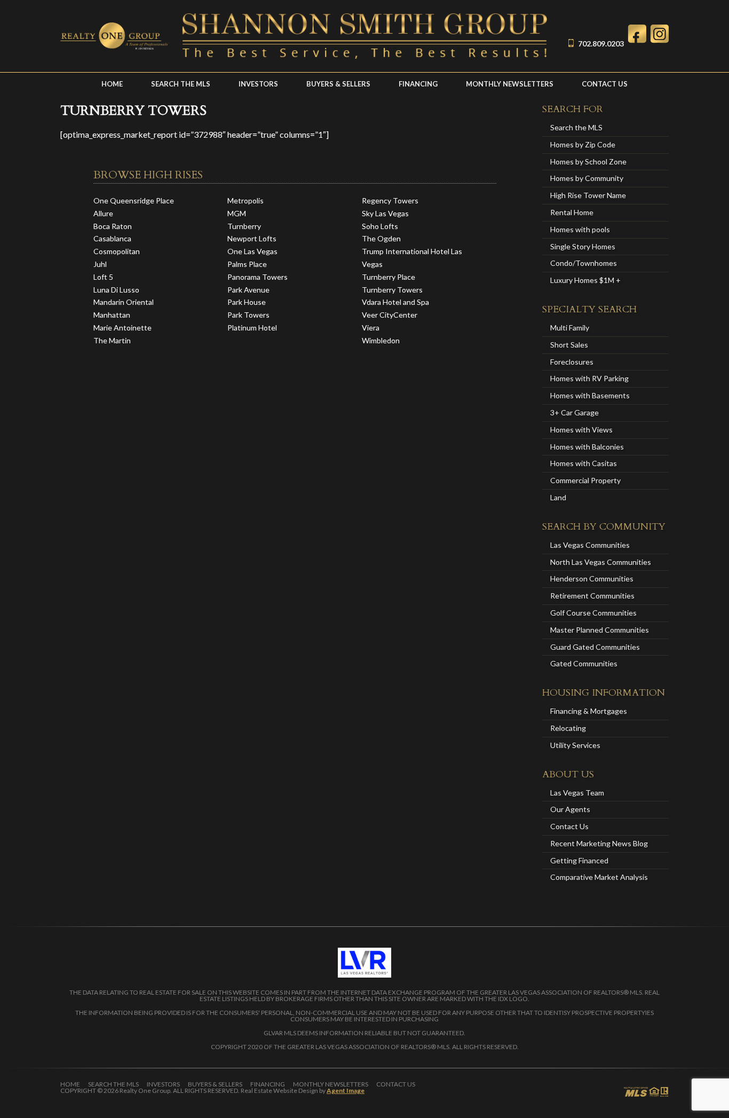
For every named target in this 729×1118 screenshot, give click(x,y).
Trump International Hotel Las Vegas (412, 258)
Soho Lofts (380, 226)
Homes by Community (586, 178)
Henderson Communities (591, 578)
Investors (258, 84)
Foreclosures (571, 361)
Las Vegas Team (577, 792)
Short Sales (569, 344)
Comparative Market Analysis (599, 876)
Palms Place (247, 264)
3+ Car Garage (574, 412)
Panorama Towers (257, 276)
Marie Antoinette (122, 327)
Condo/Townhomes (583, 262)
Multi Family (569, 327)
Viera (370, 327)
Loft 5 (103, 276)
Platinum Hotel (252, 327)
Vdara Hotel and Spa (395, 301)
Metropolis (245, 200)
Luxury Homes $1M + (585, 280)
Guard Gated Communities (595, 646)
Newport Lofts (251, 238)
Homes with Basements (590, 395)
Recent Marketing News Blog (599, 843)
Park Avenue (248, 289)
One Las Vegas (252, 251)
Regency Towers (390, 200)
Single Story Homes (582, 246)
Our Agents (570, 809)
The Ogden (381, 238)
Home (112, 84)
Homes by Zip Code (582, 144)
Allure (103, 213)
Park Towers (248, 314)
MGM (236, 213)
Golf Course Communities (593, 612)
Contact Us (569, 826)
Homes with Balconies (587, 446)
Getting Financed (579, 860)
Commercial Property (585, 480)
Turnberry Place (388, 276)
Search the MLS (180, 84)
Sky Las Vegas (385, 213)
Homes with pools (580, 229)
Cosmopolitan (116, 251)
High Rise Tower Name (588, 195)
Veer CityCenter (389, 314)
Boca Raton (112, 226)
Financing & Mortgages (588, 710)
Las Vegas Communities (590, 544)
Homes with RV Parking (589, 378)
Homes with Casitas (583, 463)
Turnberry (244, 226)
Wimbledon (381, 340)
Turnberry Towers (392, 289)
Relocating (568, 728)
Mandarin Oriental (123, 301)
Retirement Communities (592, 595)
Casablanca (112, 238)
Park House (246, 301)
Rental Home (571, 212)
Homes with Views (581, 429)
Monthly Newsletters (509, 84)
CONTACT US (605, 84)
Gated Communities (583, 663)
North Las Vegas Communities (600, 561)
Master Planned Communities (599, 629)
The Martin (112, 340)
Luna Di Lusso (116, 289)
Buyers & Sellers (338, 84)
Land (558, 497)
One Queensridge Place (133, 200)
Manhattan (111, 314)
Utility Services (575, 745)
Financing (418, 84)
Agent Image (345, 1090)
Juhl (100, 264)
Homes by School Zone (588, 161)
